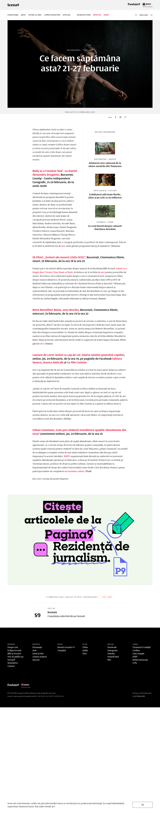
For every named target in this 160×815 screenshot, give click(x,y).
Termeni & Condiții (141, 647)
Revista (97, 15)
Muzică (112, 159)
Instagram (113, 650)
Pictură (113, 191)
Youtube (111, 653)
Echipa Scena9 (14, 650)
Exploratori (100, 159)
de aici (101, 272)
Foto (84, 653)
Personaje (13, 15)
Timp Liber (88, 50)
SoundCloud (113, 657)
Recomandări (73, 50)
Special (67, 15)
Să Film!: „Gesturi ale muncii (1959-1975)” (58, 257)
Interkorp (140, 696)
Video (85, 647)
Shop (106, 15)
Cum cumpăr (138, 653)
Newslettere (84, 15)
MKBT (67, 456)
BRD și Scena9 (14, 653)
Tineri (111, 222)
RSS (109, 660)
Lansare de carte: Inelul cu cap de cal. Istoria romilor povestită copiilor (78, 354)
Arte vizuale (100, 191)
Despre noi (13, 647)
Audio (85, 650)
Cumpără (62, 650)
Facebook (112, 647)
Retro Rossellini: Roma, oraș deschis (55, 309)
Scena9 (81, 78)
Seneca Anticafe (53, 362)
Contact (11, 666)
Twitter (120, 117)
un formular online (74, 471)
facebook (115, 117)
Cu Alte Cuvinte (77, 362)
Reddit (125, 117)
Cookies (136, 650)
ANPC (135, 657)
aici (63, 246)
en (141, 15)
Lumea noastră (52, 15)
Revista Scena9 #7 (66, 647)
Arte (23, 15)
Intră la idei (35, 15)
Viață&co (100, 222)
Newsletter (13, 663)
